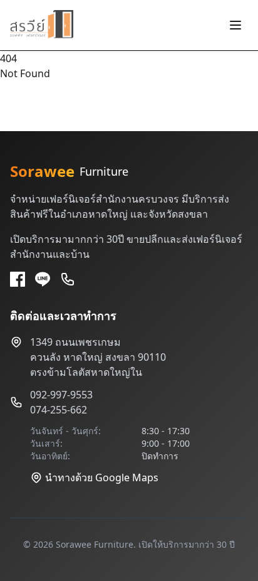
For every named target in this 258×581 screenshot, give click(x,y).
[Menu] (235, 25)
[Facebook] (17, 279)
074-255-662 (58, 410)
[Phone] (67, 279)
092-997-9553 (61, 395)
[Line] (42, 279)
